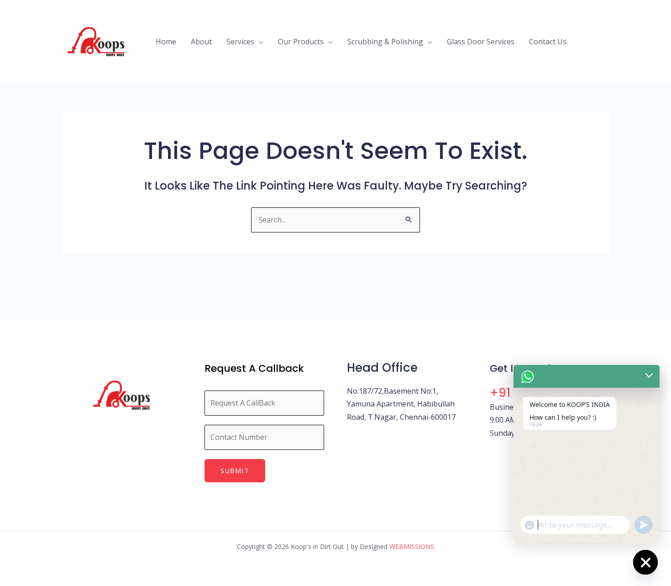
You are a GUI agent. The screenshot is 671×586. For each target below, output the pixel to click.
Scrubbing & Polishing (385, 42)
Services (240, 42)
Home (166, 42)
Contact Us (547, 42)
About (201, 42)
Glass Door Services (480, 42)
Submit (234, 470)
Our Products (301, 42)
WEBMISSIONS (411, 546)
